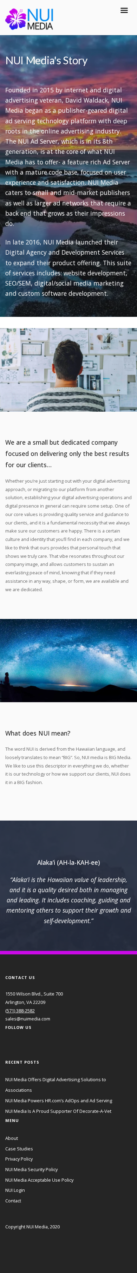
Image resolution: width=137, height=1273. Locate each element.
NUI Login (15, 1190)
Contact (13, 1200)
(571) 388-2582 (20, 1010)
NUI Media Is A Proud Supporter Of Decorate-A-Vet (58, 1111)
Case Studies (19, 1148)
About (11, 1138)
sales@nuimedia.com (27, 1019)
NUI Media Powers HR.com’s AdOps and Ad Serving (58, 1100)
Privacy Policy (19, 1159)
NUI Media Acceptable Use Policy (39, 1180)
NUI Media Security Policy (31, 1169)
